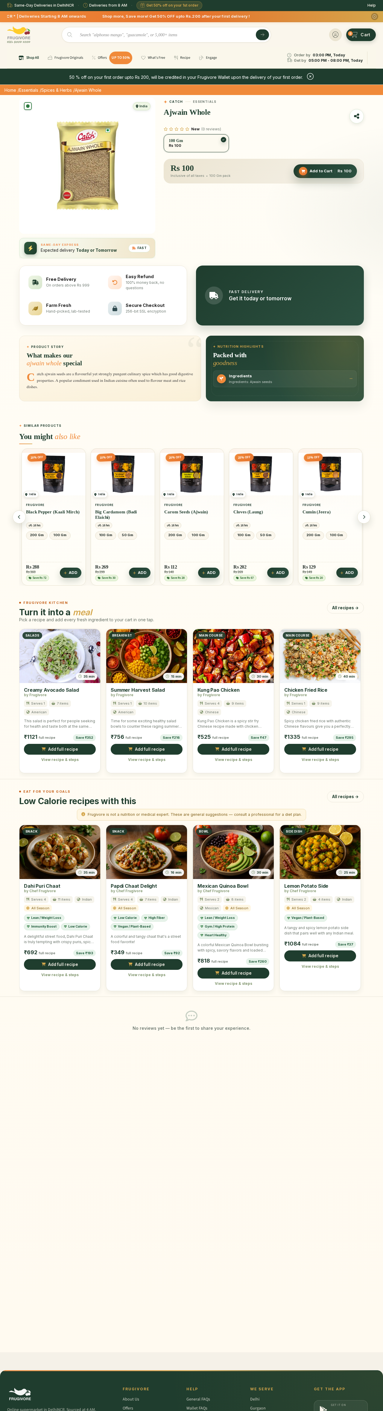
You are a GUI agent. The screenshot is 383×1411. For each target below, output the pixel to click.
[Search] (262, 34)
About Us (131, 1399)
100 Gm (36, 535)
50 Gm (58, 535)
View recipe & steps (60, 760)
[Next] (363, 517)
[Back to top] (369, 1403)
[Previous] (19, 517)
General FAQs (198, 1399)
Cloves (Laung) (179, 511)
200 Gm (106, 535)
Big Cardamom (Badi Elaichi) (47, 514)
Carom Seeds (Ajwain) (117, 511)
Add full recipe (63, 749)
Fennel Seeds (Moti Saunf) (327, 511)
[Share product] (356, 116)
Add (73, 573)
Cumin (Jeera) (247, 511)
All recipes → (345, 607)
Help (371, 5)
